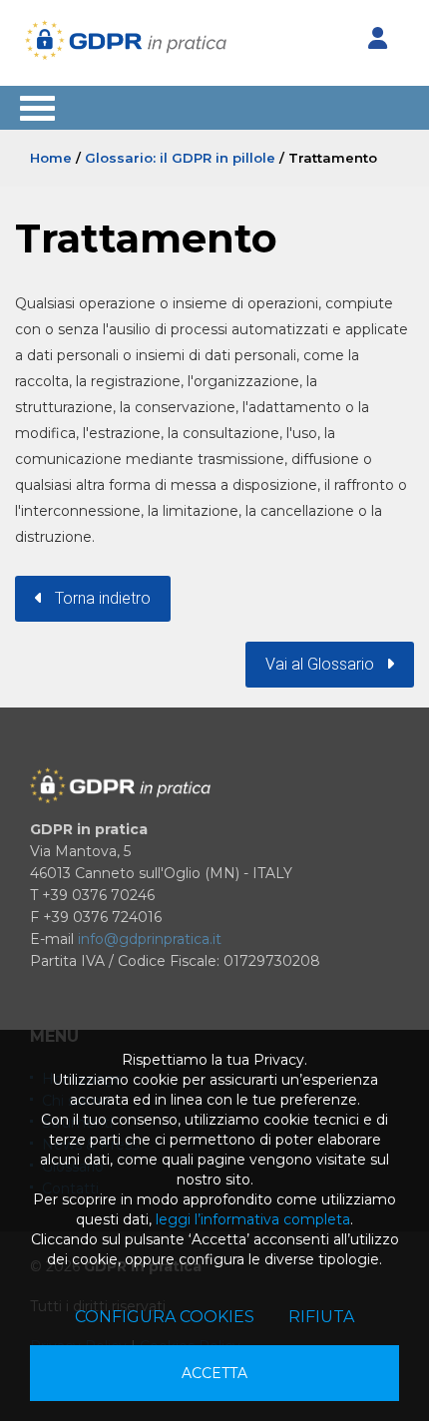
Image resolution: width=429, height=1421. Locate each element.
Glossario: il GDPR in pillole (180, 158)
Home (51, 158)
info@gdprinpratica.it (149, 939)
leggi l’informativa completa (253, 1219)
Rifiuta (321, 1316)
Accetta (214, 1373)
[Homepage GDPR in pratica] (125, 40)
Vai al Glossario (325, 664)
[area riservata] (377, 39)
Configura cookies (164, 1316)
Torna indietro (97, 598)
